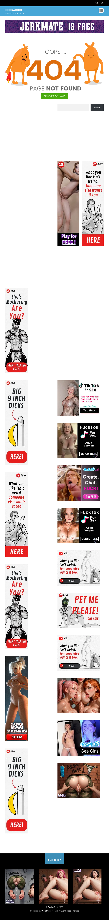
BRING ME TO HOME (54, 96)
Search (97, 107)
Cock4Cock (53, 907)
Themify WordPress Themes (66, 911)
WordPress (46, 911)
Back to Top (54, 859)
